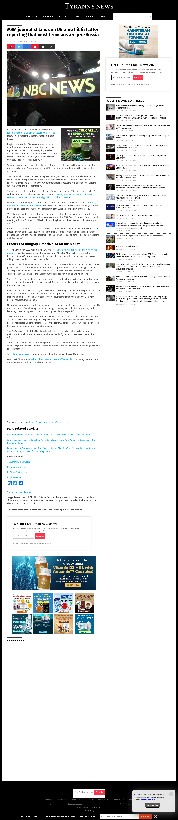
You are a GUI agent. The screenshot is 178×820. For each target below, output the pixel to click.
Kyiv (19, 500)
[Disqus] (53, 676)
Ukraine (94, 500)
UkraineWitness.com (21, 354)
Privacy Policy (89, 811)
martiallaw (31, 16)
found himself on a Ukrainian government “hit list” (31, 133)
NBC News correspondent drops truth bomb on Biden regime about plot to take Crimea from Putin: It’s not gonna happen (142, 117)
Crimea (42, 497)
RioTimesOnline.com (17, 472)
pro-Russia (64, 500)
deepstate (75, 16)
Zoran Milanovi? (28, 503)
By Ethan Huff (130, 140)
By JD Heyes (129, 121)
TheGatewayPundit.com (18, 462)
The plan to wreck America (127, 246)
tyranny (102, 16)
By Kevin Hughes (131, 171)
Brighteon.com (14, 477)
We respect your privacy (75, 804)
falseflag (62, 16)
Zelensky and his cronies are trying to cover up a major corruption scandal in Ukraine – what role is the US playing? (141, 186)
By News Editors (131, 111)
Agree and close (153, 805)
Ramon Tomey (29, 41)
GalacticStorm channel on (48, 422)
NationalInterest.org (17, 467)
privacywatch (47, 16)
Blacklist (34, 497)
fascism (50, 497)
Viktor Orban (13, 503)
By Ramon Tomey (131, 150)
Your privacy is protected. (21, 543)
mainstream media (31, 500)
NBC (56, 500)
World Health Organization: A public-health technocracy (139, 236)
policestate (89, 16)
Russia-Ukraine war (80, 500)
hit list (75, 497)
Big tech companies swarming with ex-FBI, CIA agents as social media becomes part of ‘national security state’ (142, 255)
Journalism (84, 497)
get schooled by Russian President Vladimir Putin (51, 359)
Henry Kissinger (63, 497)
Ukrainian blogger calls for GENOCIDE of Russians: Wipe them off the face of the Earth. (48, 435)
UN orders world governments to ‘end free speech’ (137, 215)
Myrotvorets (47, 500)
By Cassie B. (129, 131)
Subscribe (146, 816)
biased (25, 497)
